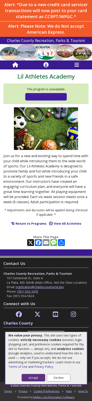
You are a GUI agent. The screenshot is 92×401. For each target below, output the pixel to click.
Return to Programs (30, 223)
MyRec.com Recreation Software (54, 397)
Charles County (18, 323)
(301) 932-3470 (27, 291)
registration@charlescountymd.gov (40, 287)
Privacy (23, 391)
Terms (8, 391)
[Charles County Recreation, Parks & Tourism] (46, 52)
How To (83, 391)
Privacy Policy (43, 367)
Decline (58, 378)
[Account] (46, 64)
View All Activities (67, 223)
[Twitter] (37, 314)
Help (69, 391)
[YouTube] (55, 314)
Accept (33, 378)
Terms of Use (17, 367)
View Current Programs (46, 97)
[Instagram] (73, 314)
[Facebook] (19, 314)
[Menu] (76, 64)
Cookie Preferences (46, 391)
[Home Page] (15, 64)
